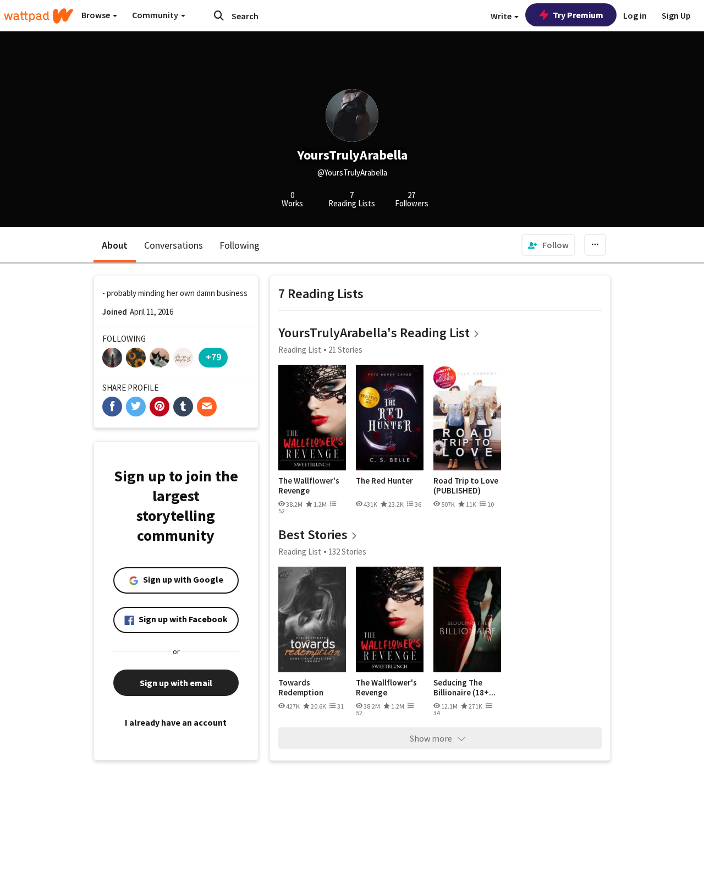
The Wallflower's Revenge (308, 485)
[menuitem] (548, 245)
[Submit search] (218, 15)
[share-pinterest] (159, 406)
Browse (96, 14)
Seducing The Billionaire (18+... (464, 687)
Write (502, 15)
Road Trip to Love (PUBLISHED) (465, 485)
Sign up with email (176, 682)
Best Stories (313, 534)
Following (239, 245)
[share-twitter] (136, 406)
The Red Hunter (384, 481)
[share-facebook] (112, 406)
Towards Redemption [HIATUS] (300, 687)
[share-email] (207, 406)
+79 (213, 356)
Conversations (173, 245)
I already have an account (176, 722)
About (115, 245)
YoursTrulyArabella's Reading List (374, 332)
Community (156, 14)
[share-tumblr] (183, 406)
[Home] (38, 16)
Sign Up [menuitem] (676, 15)
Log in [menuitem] (635, 15)
